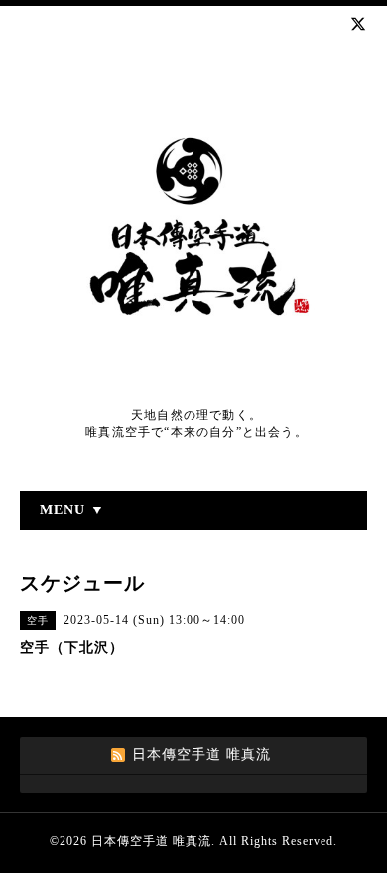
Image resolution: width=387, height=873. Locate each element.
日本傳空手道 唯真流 (151, 841)
